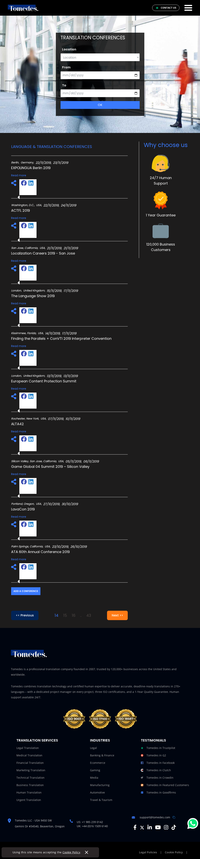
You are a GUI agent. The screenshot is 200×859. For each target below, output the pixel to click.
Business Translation (30, 785)
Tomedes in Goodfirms (161, 792)
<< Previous (25, 615)
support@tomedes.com (155, 817)
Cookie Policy (71, 852)
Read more (18, 175)
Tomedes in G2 (156, 755)
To (64, 85)
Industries (100, 740)
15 (65, 615)
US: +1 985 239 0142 (90, 822)
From (66, 67)
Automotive (97, 792)
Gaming (95, 770)
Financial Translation (30, 763)
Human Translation (29, 792)
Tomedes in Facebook (160, 763)
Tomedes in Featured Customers (167, 785)
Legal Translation (27, 748)
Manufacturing (100, 785)
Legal (93, 748)
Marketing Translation (30, 770)
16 (73, 615)
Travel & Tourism (101, 800)
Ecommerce (97, 763)
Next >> (117, 615)
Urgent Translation (28, 800)
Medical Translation (29, 755)
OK (100, 105)
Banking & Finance (102, 755)
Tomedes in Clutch (158, 770)
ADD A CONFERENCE (25, 591)
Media (94, 777)
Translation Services (37, 740)
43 (88, 615)
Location (69, 49)
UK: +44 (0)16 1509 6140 (92, 826)
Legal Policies (148, 852)
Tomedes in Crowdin (159, 777)
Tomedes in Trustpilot (160, 748)
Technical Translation (30, 777)
